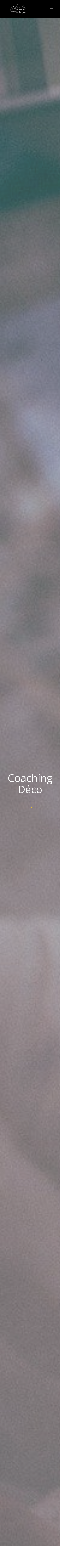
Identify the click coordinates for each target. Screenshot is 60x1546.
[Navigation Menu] (51, 9)
